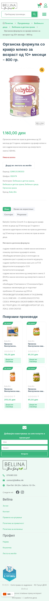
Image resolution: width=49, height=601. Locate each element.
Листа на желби (9, 553)
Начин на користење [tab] (23, 209)
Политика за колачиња (13, 529)
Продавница (24, 23)
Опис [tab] (6, 209)
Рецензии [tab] (21, 214)
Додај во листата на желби (19, 165)
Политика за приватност (13, 523)
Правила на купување (12, 517)
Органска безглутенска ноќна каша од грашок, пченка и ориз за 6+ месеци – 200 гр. (12, 345)
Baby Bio (13, 192)
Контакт (6, 511)
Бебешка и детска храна (23, 27)
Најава (6, 542)
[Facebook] (17, 492)
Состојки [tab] (8, 214)
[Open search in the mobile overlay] (19, 14)
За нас (5, 505)
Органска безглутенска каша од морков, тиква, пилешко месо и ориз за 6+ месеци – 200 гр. (12, 390)
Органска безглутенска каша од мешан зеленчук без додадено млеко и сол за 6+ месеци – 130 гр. (36, 390)
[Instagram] (22, 492)
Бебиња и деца (31, 184)
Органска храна (10, 188)
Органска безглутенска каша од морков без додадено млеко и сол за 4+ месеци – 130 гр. (36, 345)
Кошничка (7, 547)
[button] (44, 14)
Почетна (9, 23)
